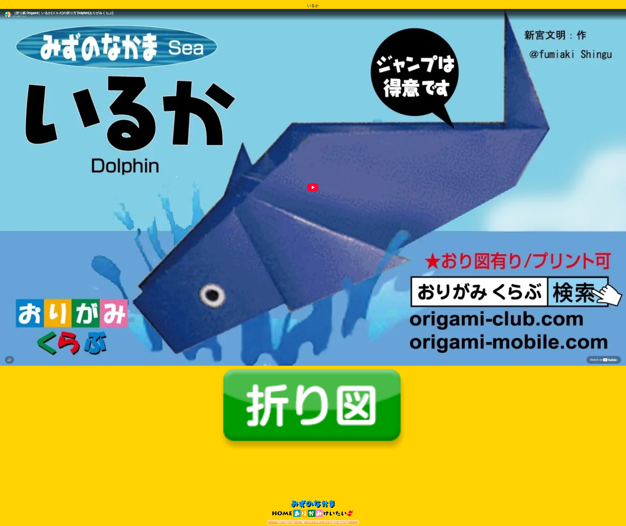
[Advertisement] (313, 475)
